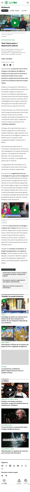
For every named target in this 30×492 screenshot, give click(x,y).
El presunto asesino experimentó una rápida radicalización (14, 281)
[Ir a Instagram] (10, 466)
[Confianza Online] (26, 482)
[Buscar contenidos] (28, 3)
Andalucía (5, 10)
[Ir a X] (6, 466)
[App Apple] (2, 476)
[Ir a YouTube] (18, 466)
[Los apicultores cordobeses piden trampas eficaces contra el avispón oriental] (15, 357)
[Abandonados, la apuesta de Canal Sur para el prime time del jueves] (15, 439)
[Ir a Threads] (26, 466)
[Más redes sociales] (13, 65)
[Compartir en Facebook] (4, 65)
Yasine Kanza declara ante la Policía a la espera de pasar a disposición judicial (15, 274)
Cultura (24, 10)
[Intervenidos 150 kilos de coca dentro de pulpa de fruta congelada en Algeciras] (15, 333)
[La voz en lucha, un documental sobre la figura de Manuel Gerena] (15, 416)
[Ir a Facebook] (2, 466)
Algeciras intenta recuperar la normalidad (13, 286)
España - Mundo (14, 10)
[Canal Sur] (10, 2)
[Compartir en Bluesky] (10, 65)
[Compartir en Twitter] (7, 65)
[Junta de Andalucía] (19, 482)
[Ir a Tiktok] (22, 466)
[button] (15, 23)
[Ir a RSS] (2, 469)
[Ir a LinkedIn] (14, 466)
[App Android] (6, 476)
